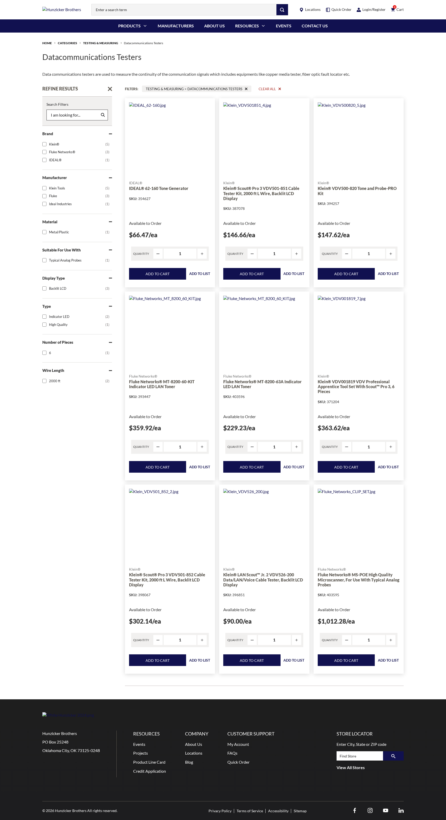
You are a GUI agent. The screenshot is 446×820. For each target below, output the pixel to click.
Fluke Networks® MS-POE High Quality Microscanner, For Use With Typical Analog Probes (358, 579)
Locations (193, 752)
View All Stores (351, 767)
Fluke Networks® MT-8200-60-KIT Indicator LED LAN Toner (162, 384)
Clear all (267, 89)
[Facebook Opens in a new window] (354, 810)
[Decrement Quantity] (158, 254)
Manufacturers (176, 25)
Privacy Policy (220, 811)
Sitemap (300, 811)
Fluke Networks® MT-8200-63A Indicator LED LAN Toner (262, 384)
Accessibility (278, 811)
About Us (214, 25)
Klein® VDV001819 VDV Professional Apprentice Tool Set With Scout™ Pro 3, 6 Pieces (356, 386)
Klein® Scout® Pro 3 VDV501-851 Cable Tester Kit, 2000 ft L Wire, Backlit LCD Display (261, 193)
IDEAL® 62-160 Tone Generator (158, 188)
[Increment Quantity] (202, 254)
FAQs (232, 752)
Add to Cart (158, 274)
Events (283, 25)
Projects (140, 752)
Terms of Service (250, 811)
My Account (238, 744)
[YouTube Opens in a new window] (385, 810)
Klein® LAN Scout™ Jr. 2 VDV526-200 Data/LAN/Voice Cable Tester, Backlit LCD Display (263, 579)
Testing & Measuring (100, 43)
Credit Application (149, 771)
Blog (189, 762)
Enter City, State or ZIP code (361, 744)
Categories (67, 43)
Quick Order (238, 762)
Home (47, 43)
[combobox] (184, 9)
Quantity (141, 254)
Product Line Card (149, 762)
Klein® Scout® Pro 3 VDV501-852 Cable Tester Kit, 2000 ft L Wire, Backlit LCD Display (167, 579)
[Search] (282, 9)
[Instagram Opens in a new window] (370, 810)
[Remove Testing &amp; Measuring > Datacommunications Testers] (246, 89)
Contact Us (315, 25)
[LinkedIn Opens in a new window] (401, 810)
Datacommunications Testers (143, 43)
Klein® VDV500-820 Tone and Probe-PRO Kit (357, 191)
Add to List (199, 273)
